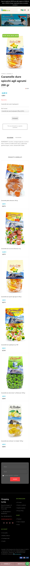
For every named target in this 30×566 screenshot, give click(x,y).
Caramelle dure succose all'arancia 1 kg (11, 248)
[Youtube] (10, 523)
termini (11, 475)
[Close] (28, 1)
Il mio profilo (5, 532)
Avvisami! (15, 118)
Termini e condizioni (21, 505)
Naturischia (4, 99)
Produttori (19, 519)
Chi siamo (19, 502)
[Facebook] (4, 523)
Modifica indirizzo (6, 535)
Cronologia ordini (5, 538)
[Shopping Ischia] (5, 10)
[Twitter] (7, 523)
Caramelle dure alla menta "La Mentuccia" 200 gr (13, 392)
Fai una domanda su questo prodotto (15, 126)
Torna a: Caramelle (7, 73)
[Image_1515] (15, 51)
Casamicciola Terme (5, 550)
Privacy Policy (20, 510)
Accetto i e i (11, 475)
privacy (16, 475)
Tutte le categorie (21, 521)
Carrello (3, 541)
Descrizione (10, 137)
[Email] (28, 88)
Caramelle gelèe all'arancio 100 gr (9, 200)
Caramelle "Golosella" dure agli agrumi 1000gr (9, 563)
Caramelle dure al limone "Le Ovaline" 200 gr (12, 441)
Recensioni (18, 137)
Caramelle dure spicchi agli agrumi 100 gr (11, 296)
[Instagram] (13, 523)
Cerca (18, 524)
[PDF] (25, 88)
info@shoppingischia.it (6, 519)
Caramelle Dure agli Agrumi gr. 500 (9, 344)
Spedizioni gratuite (21, 508)
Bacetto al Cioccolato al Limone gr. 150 (24, 563)
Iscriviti (15, 479)
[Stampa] (27, 88)
